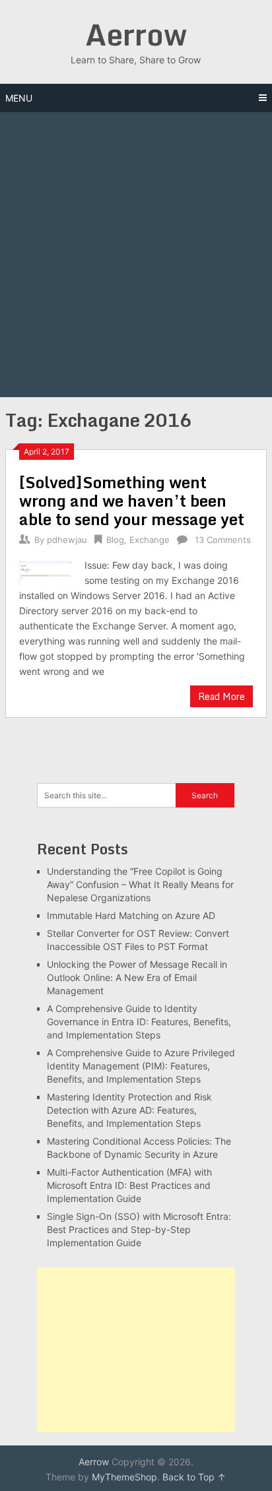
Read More (221, 696)
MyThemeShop (124, 1476)
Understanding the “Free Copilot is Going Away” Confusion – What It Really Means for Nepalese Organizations (140, 884)
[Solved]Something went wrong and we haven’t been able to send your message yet (131, 500)
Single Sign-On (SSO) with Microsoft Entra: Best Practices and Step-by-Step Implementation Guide (139, 1229)
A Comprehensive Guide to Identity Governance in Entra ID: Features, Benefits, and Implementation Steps (139, 1021)
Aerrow (136, 34)
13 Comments (223, 539)
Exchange (149, 539)
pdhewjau (67, 539)
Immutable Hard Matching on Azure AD (131, 915)
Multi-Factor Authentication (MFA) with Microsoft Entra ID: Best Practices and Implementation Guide (129, 1185)
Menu (18, 98)
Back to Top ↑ (194, 1476)
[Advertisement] (136, 255)
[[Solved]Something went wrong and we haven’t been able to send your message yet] (45, 571)
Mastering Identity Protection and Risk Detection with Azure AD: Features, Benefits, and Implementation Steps (129, 1110)
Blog (115, 539)
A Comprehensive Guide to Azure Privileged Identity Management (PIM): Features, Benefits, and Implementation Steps (141, 1066)
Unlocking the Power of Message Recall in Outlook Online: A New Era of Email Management (137, 977)
